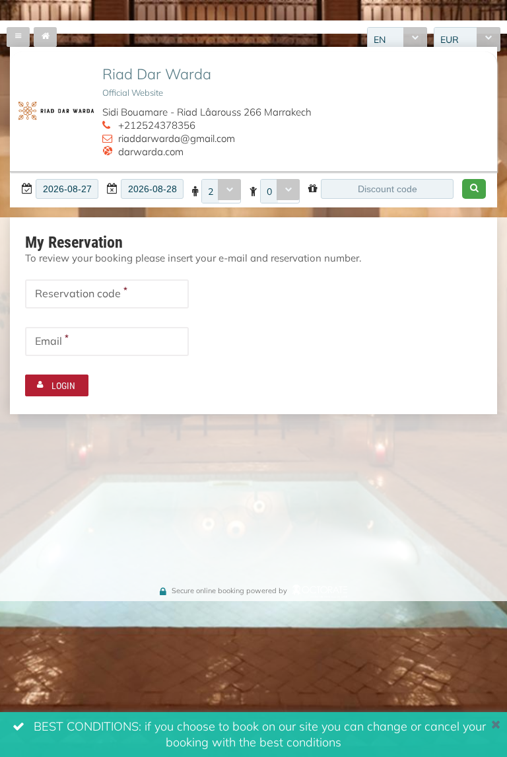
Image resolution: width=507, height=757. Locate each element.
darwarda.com (151, 151)
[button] (474, 189)
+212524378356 (156, 124)
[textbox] (67, 189)
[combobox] (221, 191)
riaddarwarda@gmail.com (176, 138)
